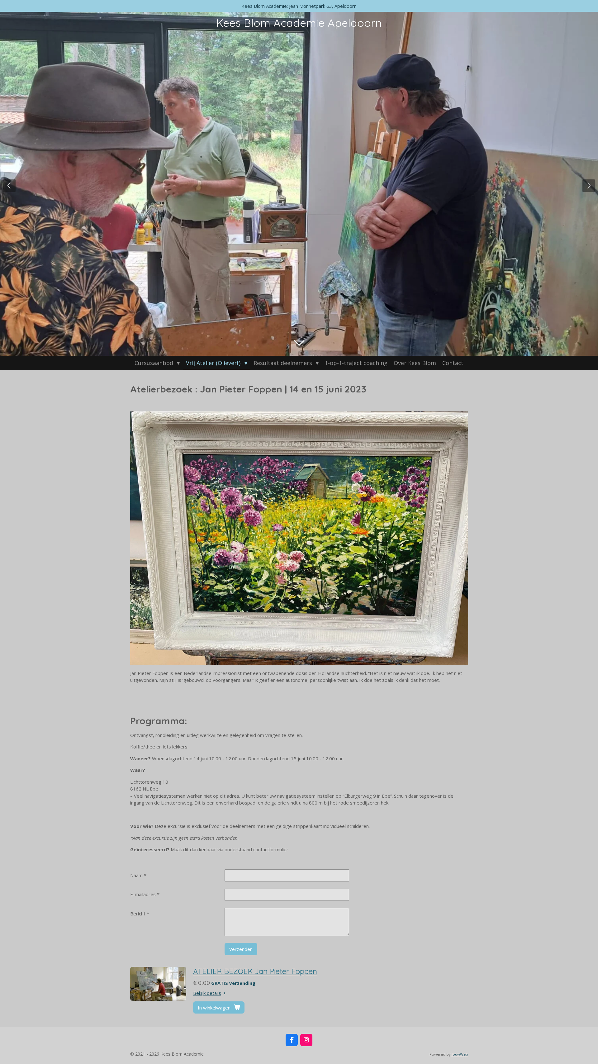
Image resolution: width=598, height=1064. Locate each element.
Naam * (138, 875)
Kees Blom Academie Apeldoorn (299, 23)
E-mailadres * (144, 894)
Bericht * (139, 913)
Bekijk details (207, 993)
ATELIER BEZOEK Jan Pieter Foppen (255, 971)
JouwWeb (460, 1054)
